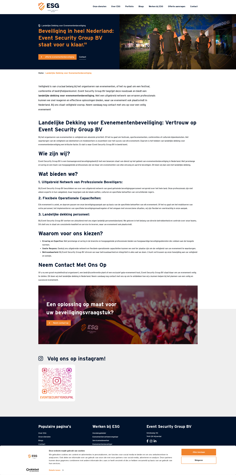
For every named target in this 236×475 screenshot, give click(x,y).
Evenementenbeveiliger (102, 444)
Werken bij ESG (156, 6)
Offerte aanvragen (176, 6)
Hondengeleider (99, 433)
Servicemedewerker (100, 440)
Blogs (141, 6)
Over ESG (115, 6)
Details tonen (54, 470)
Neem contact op (60, 323)
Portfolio (129, 6)
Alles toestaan (199, 452)
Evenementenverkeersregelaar (105, 437)
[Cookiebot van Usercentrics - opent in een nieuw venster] (32, 470)
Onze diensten (99, 6)
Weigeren (199, 460)
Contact (194, 6)
